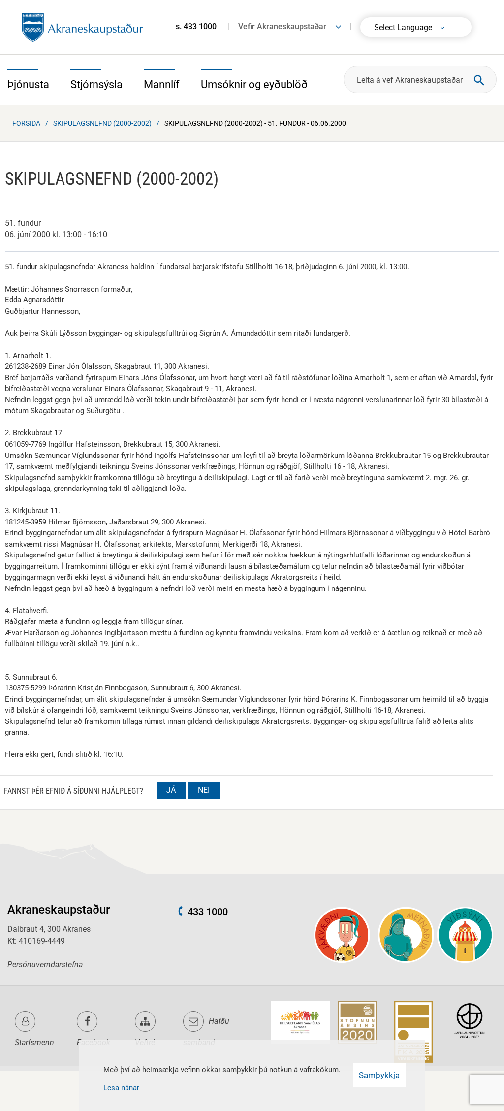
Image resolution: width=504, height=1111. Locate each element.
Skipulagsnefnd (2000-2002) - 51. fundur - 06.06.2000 (255, 123)
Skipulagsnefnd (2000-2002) (102, 123)
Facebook (93, 1042)
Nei (204, 790)
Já (171, 790)
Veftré (145, 1042)
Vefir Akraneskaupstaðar (282, 26)
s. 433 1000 (196, 26)
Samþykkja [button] (379, 1075)
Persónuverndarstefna (45, 964)
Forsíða (26, 123)
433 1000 (208, 911)
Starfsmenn (34, 1042)
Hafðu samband (206, 1031)
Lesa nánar (121, 1087)
